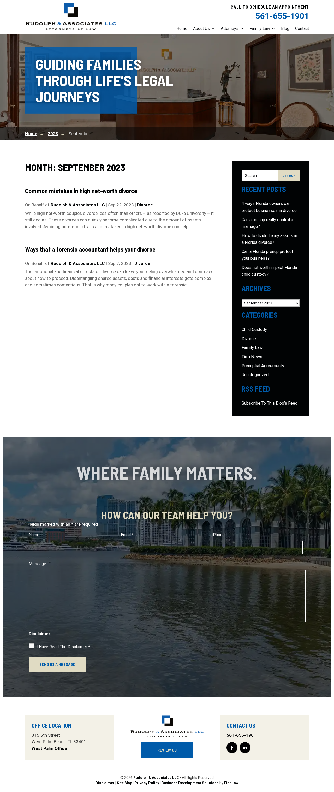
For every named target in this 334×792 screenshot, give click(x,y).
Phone (219, 534)
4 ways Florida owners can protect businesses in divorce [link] (269, 207)
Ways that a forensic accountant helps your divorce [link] (90, 249)
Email (127, 534)
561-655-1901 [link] (282, 16)
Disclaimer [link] (105, 783)
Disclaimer (39, 633)
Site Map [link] (124, 783)
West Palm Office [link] (49, 748)
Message (37, 563)
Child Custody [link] (254, 329)
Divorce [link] (145, 205)
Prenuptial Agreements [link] (263, 365)
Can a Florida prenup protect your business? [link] (267, 255)
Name (34, 534)
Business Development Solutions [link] (190, 783)
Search (289, 176)
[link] (70, 17)
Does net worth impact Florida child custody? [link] (269, 271)
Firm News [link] (252, 356)
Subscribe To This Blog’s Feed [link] (269, 403)
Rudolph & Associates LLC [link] (78, 205)
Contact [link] (302, 28)
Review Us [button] (167, 749)
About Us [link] (201, 28)
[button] (231, 747)
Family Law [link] (259, 28)
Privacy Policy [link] (146, 783)
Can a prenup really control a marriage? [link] (267, 223)
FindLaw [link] (231, 783)
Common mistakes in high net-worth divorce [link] (81, 190)
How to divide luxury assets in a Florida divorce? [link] (269, 239)
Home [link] (181, 28)
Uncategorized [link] (255, 374)
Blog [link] (285, 28)
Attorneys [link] (229, 28)
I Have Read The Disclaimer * (63, 646)
